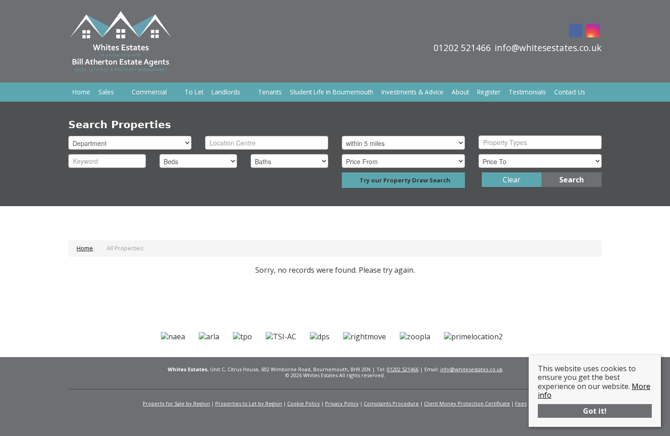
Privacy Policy (342, 403)
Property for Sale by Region (176, 403)
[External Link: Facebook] (575, 31)
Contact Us (569, 92)
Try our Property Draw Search (403, 180)
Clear (512, 180)
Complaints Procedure (391, 403)
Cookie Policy (303, 403)
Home (81, 92)
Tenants (270, 92)
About (460, 92)
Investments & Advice (412, 92)
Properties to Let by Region (248, 403)
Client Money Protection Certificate (467, 403)
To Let (194, 92)
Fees (520, 403)
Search (571, 180)
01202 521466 (402, 369)
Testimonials (527, 92)
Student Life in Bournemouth (331, 92)
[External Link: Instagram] (593, 31)
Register (488, 92)
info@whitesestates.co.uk (471, 369)
